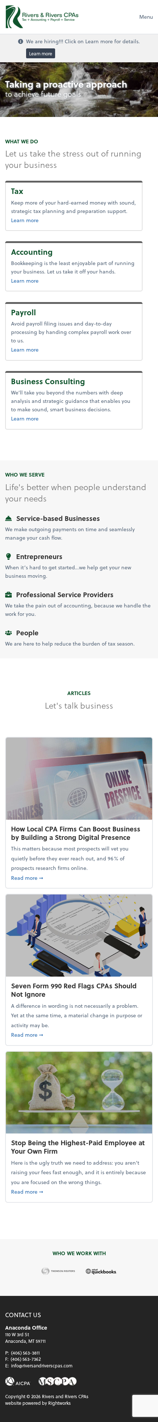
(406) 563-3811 (25, 1352)
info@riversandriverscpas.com (41, 1365)
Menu (146, 17)
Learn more (40, 53)
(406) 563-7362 (26, 1359)
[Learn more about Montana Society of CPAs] (57, 1381)
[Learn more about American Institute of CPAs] (17, 1381)
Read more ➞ (79, 878)
